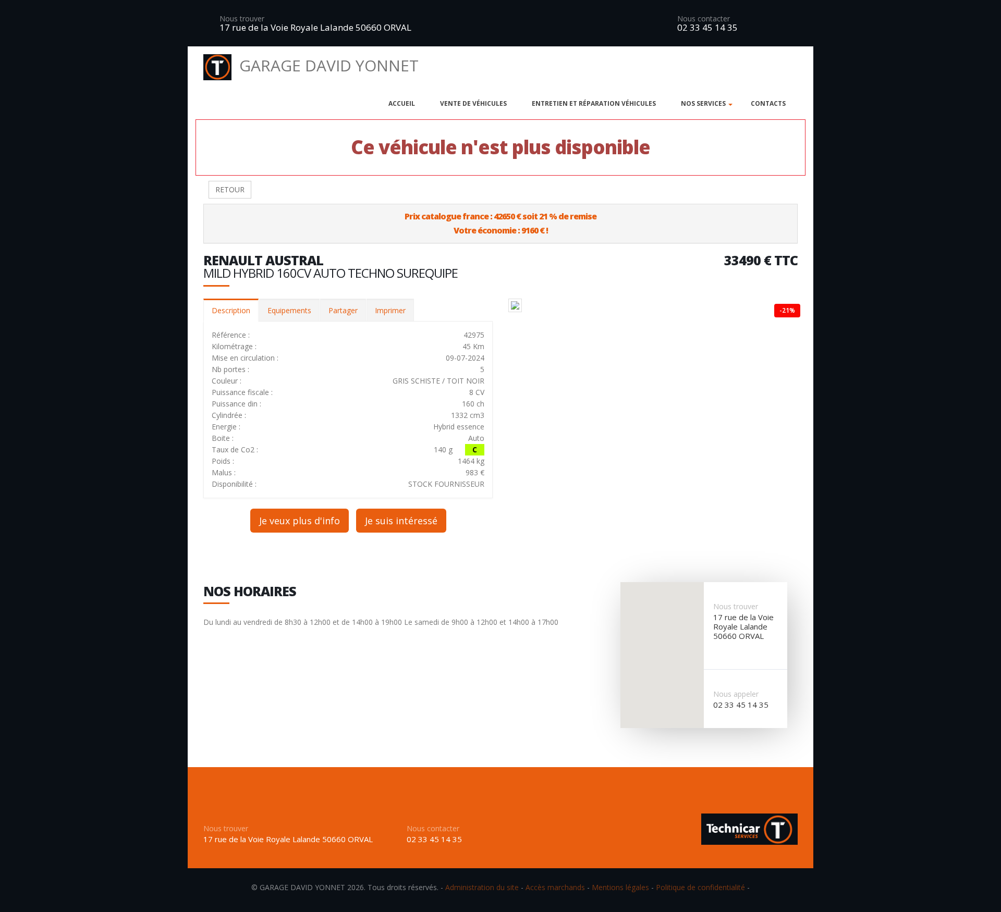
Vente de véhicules (473, 103)
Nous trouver (241, 18)
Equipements (289, 310)
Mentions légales (620, 887)
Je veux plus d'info (299, 520)
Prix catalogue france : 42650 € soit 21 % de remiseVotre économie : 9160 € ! (500, 223)
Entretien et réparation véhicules (594, 103)
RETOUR (230, 189)
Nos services (703, 103)
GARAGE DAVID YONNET (329, 65)
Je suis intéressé (401, 520)
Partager (343, 310)
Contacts (768, 103)
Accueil (401, 103)
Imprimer (390, 310)
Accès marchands (555, 887)
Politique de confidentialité (700, 887)
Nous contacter (703, 18)
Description (231, 310)
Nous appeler (736, 694)
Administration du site (482, 887)
